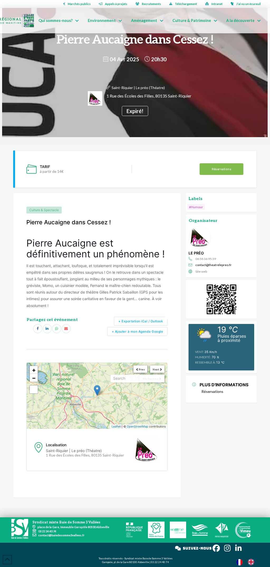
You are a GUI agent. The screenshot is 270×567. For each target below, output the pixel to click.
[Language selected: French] (247, 562)
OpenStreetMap (137, 426)
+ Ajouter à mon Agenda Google (137, 331)
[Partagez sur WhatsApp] (56, 328)
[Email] (66, 328)
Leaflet (116, 426)
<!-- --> (96, 396)
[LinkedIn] (47, 328)
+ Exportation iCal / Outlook (140, 321)
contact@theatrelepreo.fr (213, 265)
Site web (201, 271)
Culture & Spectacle (44, 210)
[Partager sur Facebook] (37, 328)
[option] (252, 562)
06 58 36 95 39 (205, 259)
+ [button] (34, 369)
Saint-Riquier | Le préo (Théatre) (138, 87)
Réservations (221, 169)
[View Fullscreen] (34, 389)
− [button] (34, 377)
